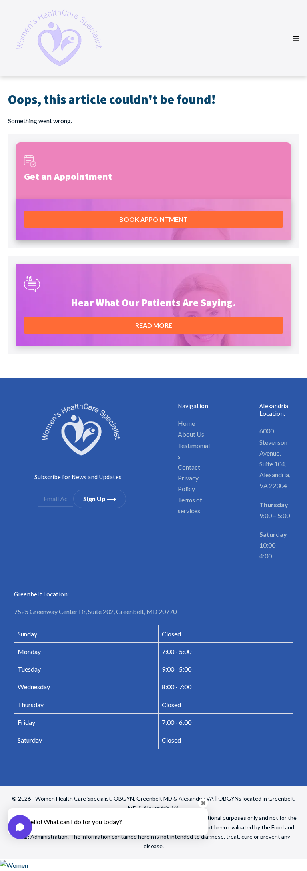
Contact (189, 467)
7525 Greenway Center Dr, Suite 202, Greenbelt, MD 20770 (95, 611)
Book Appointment (153, 219)
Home (186, 423)
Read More (153, 325)
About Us (191, 434)
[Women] (153, 865)
